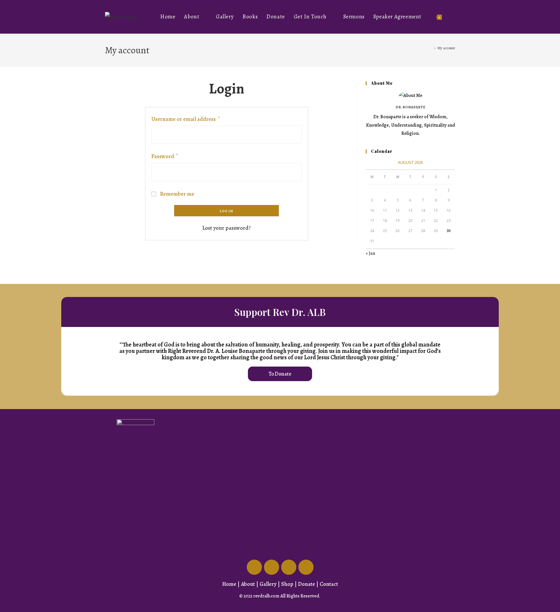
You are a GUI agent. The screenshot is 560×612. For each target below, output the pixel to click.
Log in (226, 211)
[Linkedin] (288, 567)
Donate (306, 584)
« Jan (370, 253)
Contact (329, 584)
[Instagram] (306, 567)
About (248, 584)
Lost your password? (226, 228)
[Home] (430, 47)
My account (446, 47)
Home (229, 584)
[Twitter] (271, 567)
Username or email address (185, 118)
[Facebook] (254, 567)
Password (164, 155)
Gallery (268, 584)
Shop (287, 584)
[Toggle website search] (452, 16)
